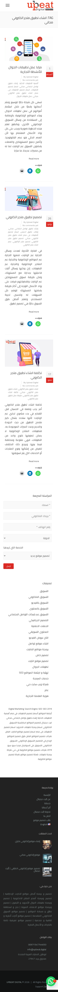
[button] (51, 981)
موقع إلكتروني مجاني (29, 855)
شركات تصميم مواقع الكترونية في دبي (29, 750)
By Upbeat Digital (31, 77)
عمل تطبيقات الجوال (24, 96)
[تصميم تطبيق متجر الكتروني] (29, 199)
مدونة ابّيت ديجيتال (42, 812)
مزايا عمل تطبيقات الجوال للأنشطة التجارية (25, 69)
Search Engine (31, 709)
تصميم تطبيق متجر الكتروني (24, 217)
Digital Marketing (16, 709)
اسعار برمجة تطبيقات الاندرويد (29, 727)
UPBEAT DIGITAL (14, 982)
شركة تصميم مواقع (29, 754)
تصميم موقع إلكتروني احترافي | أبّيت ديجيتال (22, 869)
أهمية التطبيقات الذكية (29, 83)
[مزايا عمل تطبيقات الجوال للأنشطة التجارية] (29, 49)
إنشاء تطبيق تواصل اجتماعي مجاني (23, 84)
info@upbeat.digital (36, 949)
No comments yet (30, 80)
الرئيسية (47, 795)
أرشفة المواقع (45, 713)
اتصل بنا (47, 816)
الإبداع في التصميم (44, 741)
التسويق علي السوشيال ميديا (29, 745)
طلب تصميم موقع (41, 820)
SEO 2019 (47, 709)
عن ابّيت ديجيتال (43, 799)
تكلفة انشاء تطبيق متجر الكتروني (26, 375)
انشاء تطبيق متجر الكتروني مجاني (23, 390)
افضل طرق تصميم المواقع (19, 736)
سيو (14, 745)
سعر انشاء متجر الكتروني (23, 243)
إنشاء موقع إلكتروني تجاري (27, 841)
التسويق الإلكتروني (26, 741)
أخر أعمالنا (46, 807)
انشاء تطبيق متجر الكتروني (28, 389)
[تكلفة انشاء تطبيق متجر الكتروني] (29, 353)
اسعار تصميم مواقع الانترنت (23, 732)
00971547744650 (37, 944)
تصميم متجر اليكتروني (21, 241)
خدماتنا (47, 803)
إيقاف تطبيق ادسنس (29, 232)
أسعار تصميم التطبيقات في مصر (24, 713)
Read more (34, 159)
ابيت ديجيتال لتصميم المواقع (39, 722)
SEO (40, 709)
